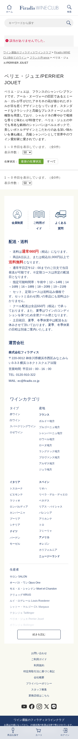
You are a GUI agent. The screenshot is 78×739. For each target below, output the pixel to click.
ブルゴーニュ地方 (49, 427)
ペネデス (44, 500)
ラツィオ (15, 500)
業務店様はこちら (39, 695)
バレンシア (45, 512)
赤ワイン (15, 414)
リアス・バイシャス (50, 506)
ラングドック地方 (49, 451)
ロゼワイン (16, 432)
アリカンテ (45, 518)
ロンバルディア (19, 506)
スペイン (44, 482)
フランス (44, 414)
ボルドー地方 (47, 421)
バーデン (15, 537)
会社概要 (39, 677)
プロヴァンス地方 (49, 457)
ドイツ (14, 531)
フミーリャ (45, 530)
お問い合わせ (39, 653)
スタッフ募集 (39, 689)
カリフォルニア (48, 549)
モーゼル (15, 543)
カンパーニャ (17, 512)
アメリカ (44, 537)
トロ (41, 524)
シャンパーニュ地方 (50, 433)
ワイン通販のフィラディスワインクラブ (27, 52)
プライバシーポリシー (39, 683)
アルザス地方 (47, 463)
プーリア (15, 518)
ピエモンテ (16, 494)
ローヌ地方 (45, 445)
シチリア (15, 524)
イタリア (15, 482)
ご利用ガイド (39, 659)
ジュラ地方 (45, 469)
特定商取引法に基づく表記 (39, 671)
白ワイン (15, 420)
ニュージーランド (49, 556)
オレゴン (44, 543)
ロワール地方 (47, 439)
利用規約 (39, 665)
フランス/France (40, 57)
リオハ (43, 488)
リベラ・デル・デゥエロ (53, 494)
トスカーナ (16, 488)
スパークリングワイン (23, 426)
